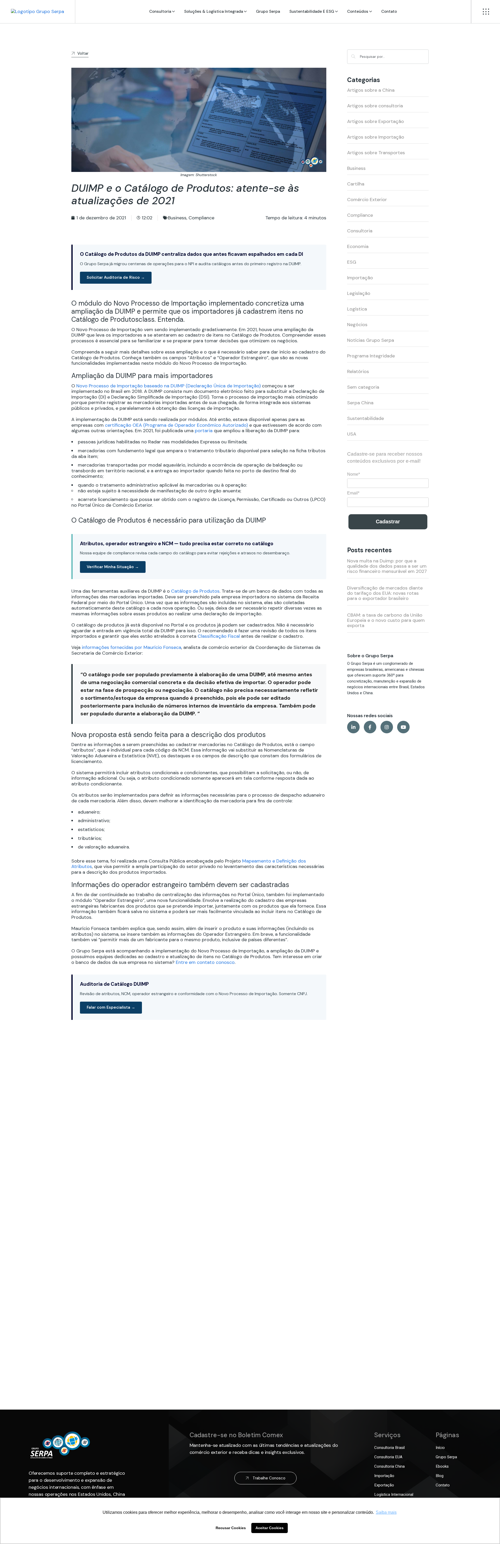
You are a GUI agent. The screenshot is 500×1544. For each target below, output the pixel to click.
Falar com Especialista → (111, 1007)
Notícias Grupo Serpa (370, 340)
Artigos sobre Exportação (375, 121)
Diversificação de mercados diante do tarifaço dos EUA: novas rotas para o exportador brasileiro (385, 593)
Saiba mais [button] (386, 1512)
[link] (37, 11)
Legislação (358, 293)
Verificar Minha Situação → (113, 566)
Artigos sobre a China (371, 90)
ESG (351, 262)
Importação (360, 278)
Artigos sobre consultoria (375, 106)
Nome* (353, 474)
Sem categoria (363, 387)
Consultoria (359, 231)
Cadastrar (388, 521)
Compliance (201, 218)
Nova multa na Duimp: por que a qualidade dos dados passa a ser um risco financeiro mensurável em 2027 (387, 566)
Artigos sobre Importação (375, 137)
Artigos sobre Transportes (376, 153)
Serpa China (360, 403)
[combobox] (388, 56)
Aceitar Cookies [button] (269, 1528)
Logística (357, 309)
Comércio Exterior (367, 199)
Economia (357, 246)
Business (177, 218)
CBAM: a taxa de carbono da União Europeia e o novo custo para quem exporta (386, 620)
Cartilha (355, 184)
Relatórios (358, 371)
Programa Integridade (371, 356)
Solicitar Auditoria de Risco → (116, 277)
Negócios (357, 324)
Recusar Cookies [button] (231, 1528)
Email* (353, 493)
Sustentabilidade (365, 418)
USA (351, 434)
